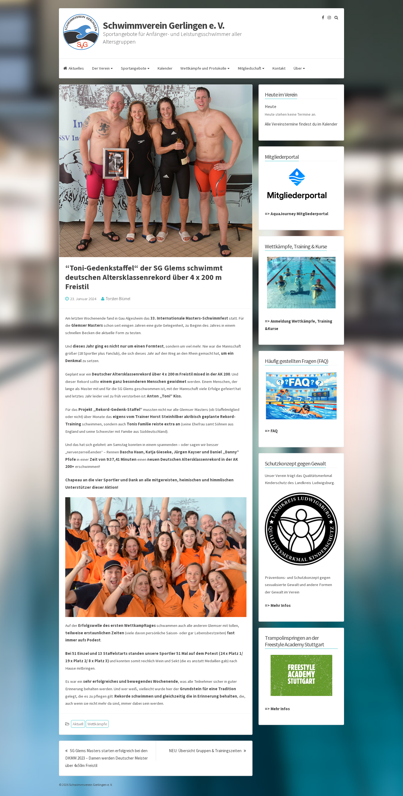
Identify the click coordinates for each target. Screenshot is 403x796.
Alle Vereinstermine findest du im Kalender (301, 124)
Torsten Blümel (118, 298)
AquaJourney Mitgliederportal (299, 213)
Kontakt (278, 68)
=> (268, 213)
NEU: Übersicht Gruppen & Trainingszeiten (207, 750)
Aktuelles (76, 68)
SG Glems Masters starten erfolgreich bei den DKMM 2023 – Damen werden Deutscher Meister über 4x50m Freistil (106, 758)
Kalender (164, 68)
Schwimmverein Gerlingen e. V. (164, 25)
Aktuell (78, 723)
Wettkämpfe (97, 723)
